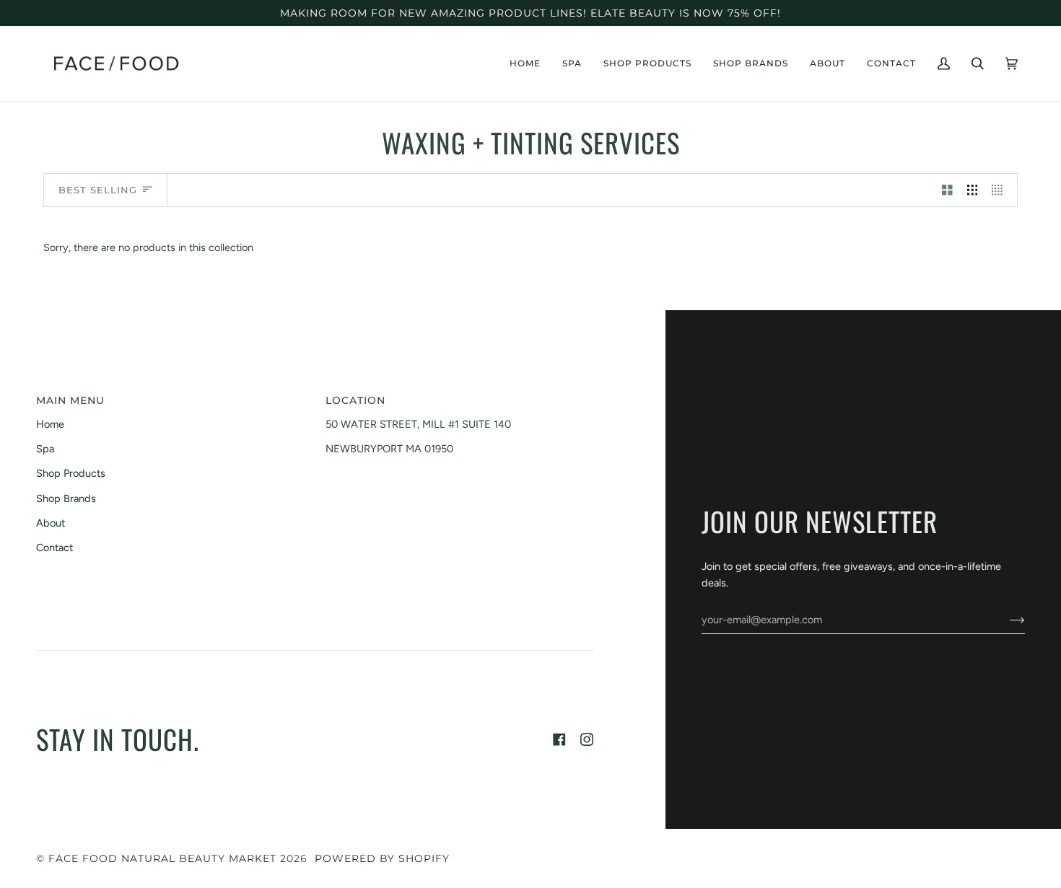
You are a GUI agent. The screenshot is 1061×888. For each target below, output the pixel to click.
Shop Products (70, 473)
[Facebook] (559, 739)
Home (50, 424)
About (50, 522)
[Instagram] (586, 739)
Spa (45, 448)
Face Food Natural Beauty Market (162, 858)
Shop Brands (66, 498)
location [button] (355, 400)
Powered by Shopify (382, 858)
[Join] (1006, 619)
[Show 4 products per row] (1000, 190)
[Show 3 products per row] (972, 190)
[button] (572, 63)
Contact (54, 547)
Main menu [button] (70, 400)
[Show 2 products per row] (947, 190)
